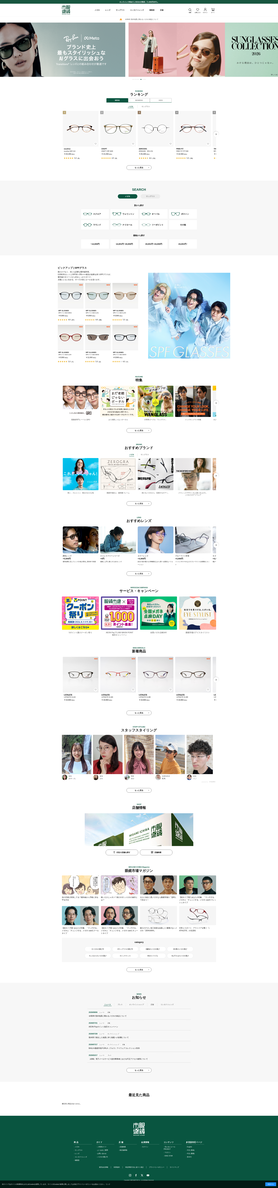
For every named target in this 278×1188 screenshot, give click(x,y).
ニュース (107, 1004)
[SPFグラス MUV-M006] (98, 338)
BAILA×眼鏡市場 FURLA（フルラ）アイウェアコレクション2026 (114, 1048)
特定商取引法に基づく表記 (134, 1167)
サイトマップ (174, 1167)
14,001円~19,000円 (124, 244)
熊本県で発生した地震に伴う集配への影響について (109, 1037)
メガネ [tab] (127, 196)
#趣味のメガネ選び (153, 949)
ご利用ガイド (101, 1147)
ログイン (145, 1147)
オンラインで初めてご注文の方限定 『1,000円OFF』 (139, 2)
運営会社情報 (103, 1167)
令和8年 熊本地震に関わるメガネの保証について (141, 19)
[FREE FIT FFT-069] (193, 129)
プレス (120, 1004)
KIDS (161, 100)
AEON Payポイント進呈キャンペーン (103, 1027)
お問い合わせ (101, 1153)
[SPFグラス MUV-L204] (71, 338)
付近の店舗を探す (123, 852)
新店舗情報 (123, 1150)
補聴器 (77, 1160)
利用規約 (117, 1167)
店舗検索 (157, 852)
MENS (117, 100)
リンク (108, 1184)
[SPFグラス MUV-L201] (98, 296)
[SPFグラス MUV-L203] (125, 296)
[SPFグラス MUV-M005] (125, 338)
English (189, 1147)
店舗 (152, 1004)
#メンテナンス (125, 956)
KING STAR (169, 1156)
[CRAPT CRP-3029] (118, 129)
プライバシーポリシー (156, 1167)
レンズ (77, 1153)
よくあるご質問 (102, 1150)
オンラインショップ (136, 1004)
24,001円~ (183, 244)
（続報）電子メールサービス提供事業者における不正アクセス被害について (118, 1059)
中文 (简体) (191, 1150)
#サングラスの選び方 (125, 949)
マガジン (168, 1152)
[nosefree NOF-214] (80, 129)
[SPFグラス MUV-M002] (71, 296)
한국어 (189, 1157)
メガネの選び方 (102, 1157)
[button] (133, 79)
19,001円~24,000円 (153, 244)
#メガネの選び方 (98, 949)
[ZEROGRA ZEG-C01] (155, 129)
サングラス (146, 106)
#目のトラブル (152, 956)
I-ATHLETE (68, 695)
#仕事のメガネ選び (180, 949)
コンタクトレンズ (167, 1004)
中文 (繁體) (191, 1153)
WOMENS (139, 100)
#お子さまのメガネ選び (180, 956)
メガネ (130, 106)
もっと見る (139, 167)
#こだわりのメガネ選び (97, 956)
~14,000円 (95, 244)
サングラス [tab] (150, 196)
